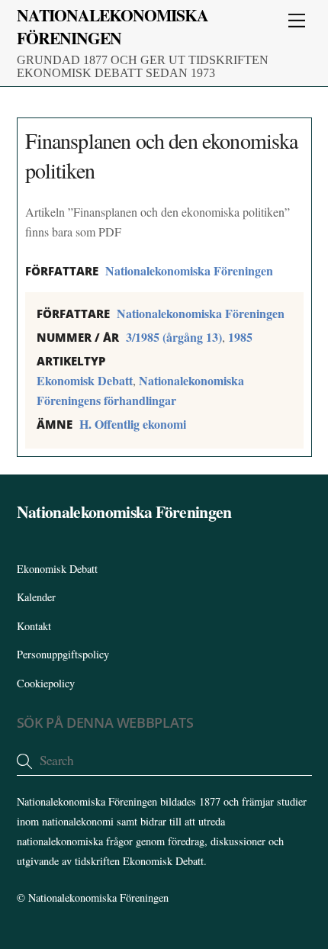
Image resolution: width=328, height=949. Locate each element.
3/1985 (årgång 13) (174, 337)
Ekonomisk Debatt (85, 380)
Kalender (36, 597)
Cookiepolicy (46, 683)
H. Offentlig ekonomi (132, 424)
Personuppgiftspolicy (63, 654)
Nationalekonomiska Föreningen (189, 270)
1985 (240, 337)
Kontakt (34, 626)
